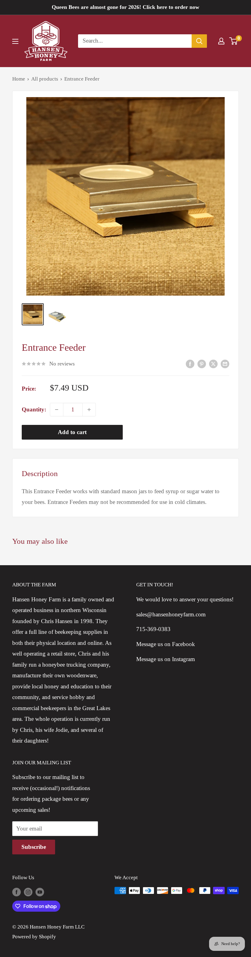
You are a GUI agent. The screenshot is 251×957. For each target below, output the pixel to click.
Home (18, 79)
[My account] (221, 41)
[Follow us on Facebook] (16, 892)
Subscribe (33, 847)
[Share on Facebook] (190, 363)
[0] (234, 41)
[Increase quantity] (89, 409)
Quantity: (34, 409)
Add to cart (72, 432)
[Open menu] (15, 41)
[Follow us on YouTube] (40, 892)
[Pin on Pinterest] (201, 363)
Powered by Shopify (34, 937)
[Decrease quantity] (56, 409)
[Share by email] (225, 363)
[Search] (199, 41)
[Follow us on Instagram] (28, 892)
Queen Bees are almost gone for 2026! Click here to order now (125, 7)
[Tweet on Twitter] (213, 363)
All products (44, 79)
